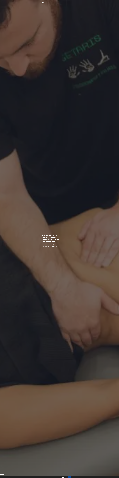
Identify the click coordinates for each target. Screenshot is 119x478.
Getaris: (60, 243)
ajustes (63, 477)
